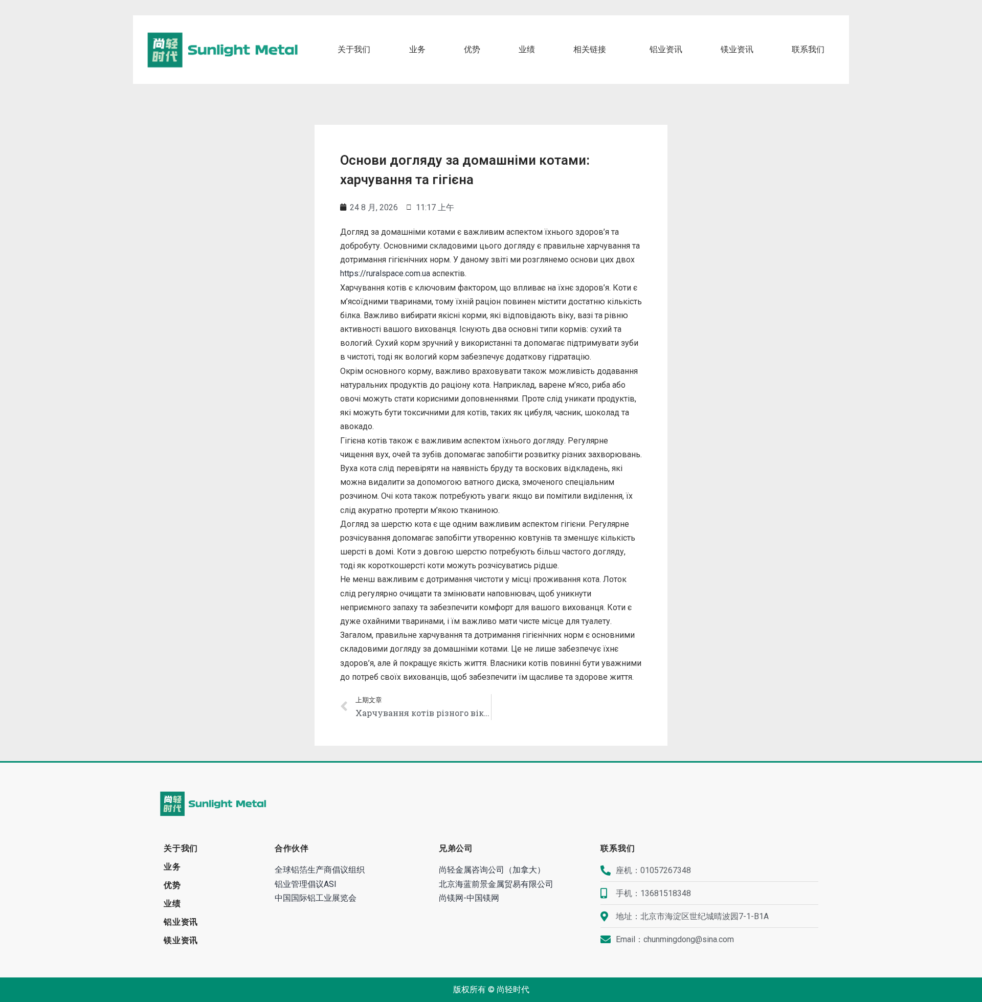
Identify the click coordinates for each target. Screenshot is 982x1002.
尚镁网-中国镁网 (469, 898)
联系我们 (808, 49)
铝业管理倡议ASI (306, 884)
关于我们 (354, 49)
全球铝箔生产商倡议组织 (320, 870)
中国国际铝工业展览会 (315, 898)
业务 (417, 49)
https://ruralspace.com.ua (385, 273)
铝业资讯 (666, 49)
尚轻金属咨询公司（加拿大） (492, 870)
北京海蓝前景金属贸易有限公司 (496, 884)
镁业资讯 (737, 49)
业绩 (527, 49)
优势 (472, 49)
